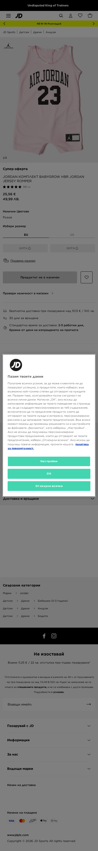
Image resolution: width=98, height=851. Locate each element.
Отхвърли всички (49, 485)
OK (49, 473)
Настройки (49, 461)
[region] (48, 425)
